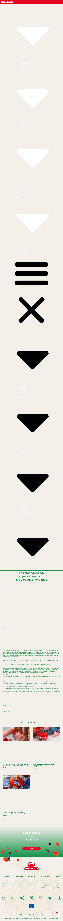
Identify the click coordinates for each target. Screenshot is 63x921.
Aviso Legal (15, 918)
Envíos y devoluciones (44, 883)
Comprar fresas (44, 880)
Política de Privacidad (23, 918)
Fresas (22, 62)
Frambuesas (24, 65)
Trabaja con (57, 889)
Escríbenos (23, 249)
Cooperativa (24, 125)
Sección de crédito (19, 883)
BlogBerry (18, 189)
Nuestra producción (18, 882)
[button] (31, 291)
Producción (23, 126)
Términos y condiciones (40, 918)
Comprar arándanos (44, 882)
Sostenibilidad (24, 185)
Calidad (22, 186)
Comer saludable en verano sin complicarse (43, 765)
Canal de (57, 891)
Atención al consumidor (26, 250)
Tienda (18, 191)
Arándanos (23, 63)
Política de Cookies (31, 918)
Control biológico (25, 188)
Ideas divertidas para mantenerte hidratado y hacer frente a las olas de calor (15, 813)
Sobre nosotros (19, 880)
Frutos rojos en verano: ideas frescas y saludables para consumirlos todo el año (16, 765)
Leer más (5, 770)
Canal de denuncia (25, 253)
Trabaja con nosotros (26, 252)
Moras (22, 66)
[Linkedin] (9, 6)
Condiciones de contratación (52, 918)
